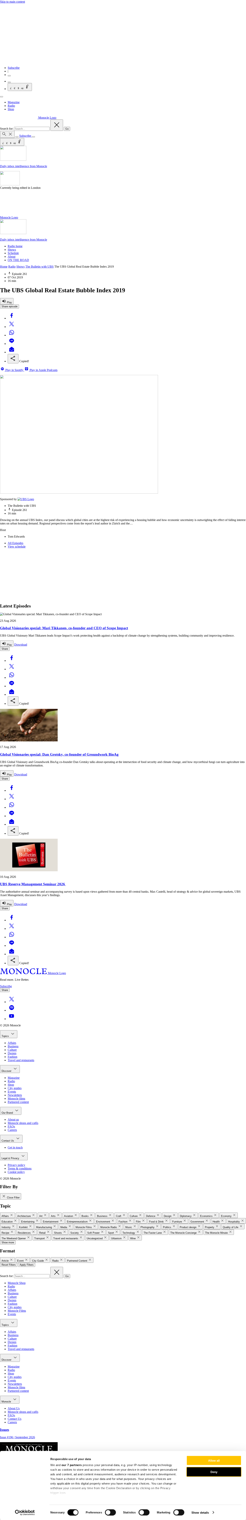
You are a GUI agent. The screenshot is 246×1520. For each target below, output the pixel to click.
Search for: (7, 128)
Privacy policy (16, 1165)
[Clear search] (56, 125)
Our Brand (8, 1112)
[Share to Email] (11, 352)
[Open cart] (9, 82)
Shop (11, 109)
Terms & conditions (20, 1168)
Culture (12, 1049)
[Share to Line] (11, 343)
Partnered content (18, 1102)
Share (5, 648)
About (11, 256)
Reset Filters (9, 1264)
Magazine (14, 102)
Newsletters (15, 1095)
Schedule (13, 253)
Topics (6, 1036)
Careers (12, 1130)
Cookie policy (16, 1172)
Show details (200, 1512)
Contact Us (8, 1140)
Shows (12, 249)
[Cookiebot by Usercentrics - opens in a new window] (25, 1512)
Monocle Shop (17, 1283)
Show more (8, 1242)
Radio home (15, 246)
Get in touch (15, 1147)
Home (3, 266)
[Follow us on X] (11, 1001)
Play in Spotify (14, 370)
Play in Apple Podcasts (43, 370)
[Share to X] (11, 326)
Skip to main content (12, 1)
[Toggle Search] (7, 134)
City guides (15, 1088)
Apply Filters (27, 1264)
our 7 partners (72, 1465)
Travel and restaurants (21, 1060)
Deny (213, 1471)
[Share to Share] (13, 358)
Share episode (9, 306)
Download (20, 644)
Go (67, 128)
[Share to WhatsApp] (11, 335)
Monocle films (16, 1098)
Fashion (12, 1056)
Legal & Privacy (11, 1158)
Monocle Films (17, 1310)
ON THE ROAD (18, 260)
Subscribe (14, 67)
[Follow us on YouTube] (11, 1018)
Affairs (12, 1042)
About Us (14, 1408)
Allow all (214, 1460)
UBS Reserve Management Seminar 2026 (33, 884)
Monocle (7, 1401)
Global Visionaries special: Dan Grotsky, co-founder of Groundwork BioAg (59, 754)
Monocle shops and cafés (23, 1123)
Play (9, 302)
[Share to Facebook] (11, 318)
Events (12, 1091)
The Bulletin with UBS (39, 266)
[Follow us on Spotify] (11, 1010)
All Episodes (15, 543)
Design (12, 1053)
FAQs (11, 1126)
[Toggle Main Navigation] (1, 96)
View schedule (17, 546)
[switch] (110, 1512)
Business (13, 1046)
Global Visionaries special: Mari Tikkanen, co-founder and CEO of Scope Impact (64, 628)
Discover (7, 1071)
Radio (11, 105)
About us (13, 1119)
